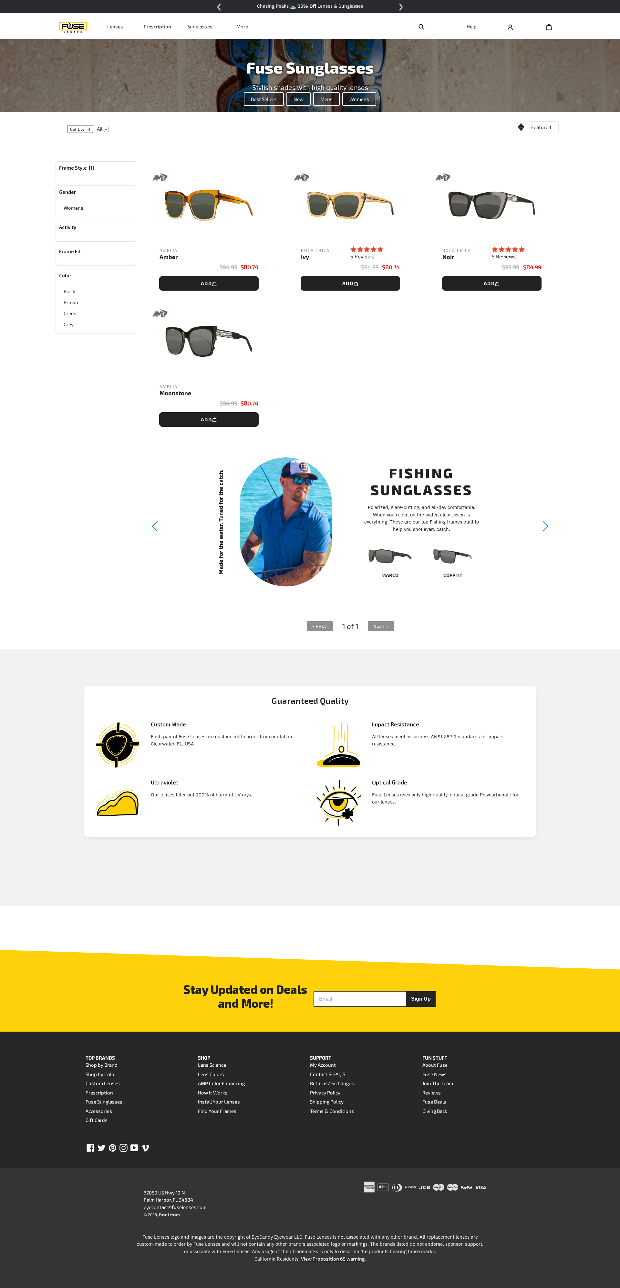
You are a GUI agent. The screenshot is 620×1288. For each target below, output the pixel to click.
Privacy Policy (325, 1092)
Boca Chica (315, 250)
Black (69, 291)
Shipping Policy (327, 1101)
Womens (359, 99)
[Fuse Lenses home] (73, 26)
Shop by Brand (102, 1065)
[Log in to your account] (510, 26)
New (299, 99)
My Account (323, 1065)
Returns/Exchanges (332, 1083)
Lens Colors (211, 1074)
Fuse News (434, 1074)
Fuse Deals (434, 1101)
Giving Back (434, 1111)
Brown (71, 302)
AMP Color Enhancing (221, 1083)
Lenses (115, 26)
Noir (448, 256)
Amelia (169, 250)
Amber (169, 256)
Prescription (157, 26)
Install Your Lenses (219, 1101)
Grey (69, 324)
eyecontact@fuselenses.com (175, 1207)
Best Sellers (264, 99)
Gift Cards (97, 1120)
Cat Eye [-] (80, 129)
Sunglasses (199, 26)
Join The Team (437, 1083)
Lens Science (212, 1065)
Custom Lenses (103, 1083)
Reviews (431, 1092)
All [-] (103, 129)
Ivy (305, 256)
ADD (206, 283)
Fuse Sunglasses (104, 1101)
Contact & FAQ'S (327, 1074)
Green (70, 313)
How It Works (213, 1092)
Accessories (99, 1111)
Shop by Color (101, 1074)
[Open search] (421, 26)
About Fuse (435, 1065)
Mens (326, 99)
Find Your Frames (217, 1111)
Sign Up (421, 999)
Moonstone (175, 392)
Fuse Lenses (169, 1214)
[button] (545, 526)
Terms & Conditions (332, 1111)
